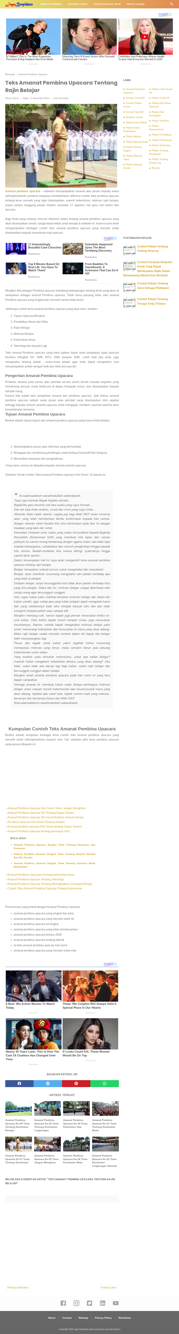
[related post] (18, 1108)
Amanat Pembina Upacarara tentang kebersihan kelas (40, 874)
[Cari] (172, 5)
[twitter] (48, 1083)
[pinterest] (76, 1083)
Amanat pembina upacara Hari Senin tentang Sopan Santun (44, 826)
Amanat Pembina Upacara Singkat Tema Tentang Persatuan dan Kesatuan (54, 846)
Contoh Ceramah (135, 97)
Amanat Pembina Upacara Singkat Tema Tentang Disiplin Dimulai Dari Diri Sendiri (54, 856)
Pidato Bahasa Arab (107, 4)
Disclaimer (125, 1317)
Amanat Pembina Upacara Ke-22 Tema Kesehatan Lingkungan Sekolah (104, 1160)
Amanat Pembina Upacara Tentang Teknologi (35, 879)
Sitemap (83, 1317)
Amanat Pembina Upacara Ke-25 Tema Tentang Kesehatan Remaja (17, 1125)
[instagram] (76, 1305)
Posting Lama (108, 1287)
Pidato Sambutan (161, 145)
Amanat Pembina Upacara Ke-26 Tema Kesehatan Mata (75, 1159)
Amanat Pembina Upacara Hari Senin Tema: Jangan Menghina (46, 808)
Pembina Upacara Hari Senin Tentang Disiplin (36, 822)
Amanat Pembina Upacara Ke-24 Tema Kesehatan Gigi (75, 1123)
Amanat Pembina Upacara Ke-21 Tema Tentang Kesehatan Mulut (104, 1125)
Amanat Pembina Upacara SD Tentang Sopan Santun (40, 812)
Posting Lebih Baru (17, 1287)
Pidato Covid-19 (160, 97)
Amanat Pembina (51, 4)
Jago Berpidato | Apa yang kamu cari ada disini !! (97, 1329)
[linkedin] (102, 1305)
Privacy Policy (103, 1317)
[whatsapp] (104, 1083)
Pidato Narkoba (160, 120)
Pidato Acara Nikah (136, 122)
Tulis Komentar (61, 98)
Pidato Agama (136, 4)
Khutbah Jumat (78, 4)
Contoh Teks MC (135, 112)
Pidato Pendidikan (20, 12)
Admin (15, 98)
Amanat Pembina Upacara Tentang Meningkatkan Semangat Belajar (49, 883)
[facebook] (19, 1083)
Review (156, 168)
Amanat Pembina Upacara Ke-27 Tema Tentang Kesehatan (17, 1159)
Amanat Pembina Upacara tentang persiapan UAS (38, 831)
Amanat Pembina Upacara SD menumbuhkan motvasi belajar (45, 817)
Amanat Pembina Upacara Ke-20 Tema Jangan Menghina (46, 1159)
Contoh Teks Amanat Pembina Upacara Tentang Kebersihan (45, 888)
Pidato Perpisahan (162, 140)
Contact (67, 1317)
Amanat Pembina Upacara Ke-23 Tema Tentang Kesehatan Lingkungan (46, 1125)
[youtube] (115, 1305)
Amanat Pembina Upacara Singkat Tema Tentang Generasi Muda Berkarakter (54, 865)
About (51, 1317)
